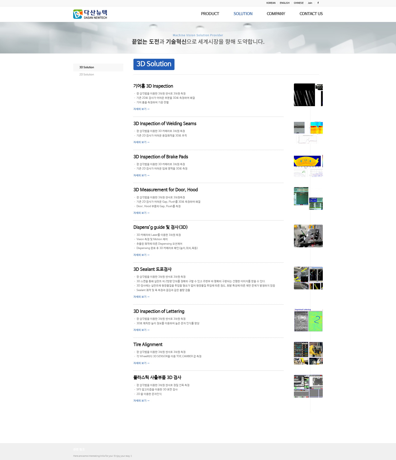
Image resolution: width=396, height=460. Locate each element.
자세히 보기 (141, 109)
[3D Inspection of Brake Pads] (308, 165)
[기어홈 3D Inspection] (308, 94)
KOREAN (271, 3)
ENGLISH (285, 3)
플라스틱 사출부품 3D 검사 (157, 377)
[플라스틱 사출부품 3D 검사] (308, 386)
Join (310, 3)
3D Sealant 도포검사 (152, 269)
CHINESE (299, 3)
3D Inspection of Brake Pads (160, 156)
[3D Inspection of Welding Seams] (308, 132)
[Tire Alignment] (308, 353)
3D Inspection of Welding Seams (164, 123)
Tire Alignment (148, 344)
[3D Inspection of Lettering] (308, 320)
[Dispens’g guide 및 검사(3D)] (308, 236)
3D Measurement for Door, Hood (165, 189)
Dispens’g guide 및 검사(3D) (160, 227)
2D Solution (86, 74)
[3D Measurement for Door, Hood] (308, 198)
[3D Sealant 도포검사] (308, 278)
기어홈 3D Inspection (153, 86)
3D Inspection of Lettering (158, 311)
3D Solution (86, 67)
